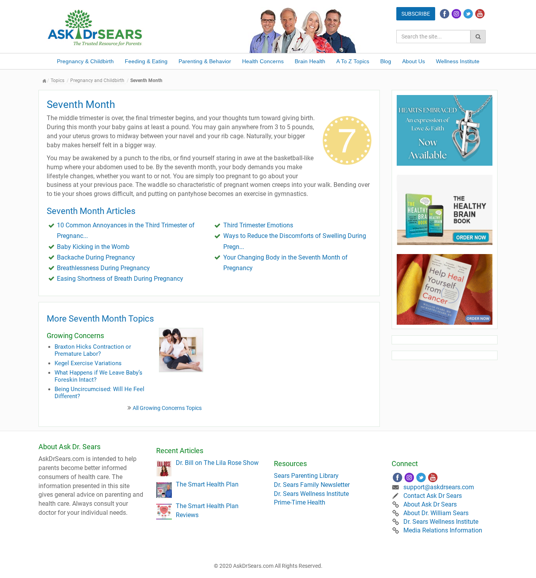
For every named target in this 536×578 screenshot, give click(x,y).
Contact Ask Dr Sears (432, 495)
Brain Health (310, 61)
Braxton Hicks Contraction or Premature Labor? (93, 350)
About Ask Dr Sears (430, 504)
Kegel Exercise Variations (88, 363)
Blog (385, 61)
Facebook (444, 13)
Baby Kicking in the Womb (93, 247)
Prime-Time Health (299, 502)
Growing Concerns (75, 335)
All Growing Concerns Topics (167, 408)
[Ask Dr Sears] (95, 27)
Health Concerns (263, 61)
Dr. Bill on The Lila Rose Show (217, 462)
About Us (413, 61)
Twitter (468, 13)
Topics (57, 80)
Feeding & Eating (146, 61)
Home (44, 80)
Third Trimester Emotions (258, 225)
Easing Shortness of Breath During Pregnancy (120, 278)
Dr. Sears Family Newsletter (312, 484)
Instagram (456, 13)
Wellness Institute (457, 61)
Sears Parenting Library (306, 475)
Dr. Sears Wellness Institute (311, 494)
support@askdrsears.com (438, 487)
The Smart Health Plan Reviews (207, 510)
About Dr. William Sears (436, 513)
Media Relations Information (442, 530)
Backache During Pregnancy (96, 257)
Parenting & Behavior (205, 61)
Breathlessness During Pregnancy (103, 268)
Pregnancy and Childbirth (97, 80)
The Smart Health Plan (207, 484)
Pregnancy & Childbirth (85, 61)
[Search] (478, 36)
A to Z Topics (352, 61)
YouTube (480, 13)
